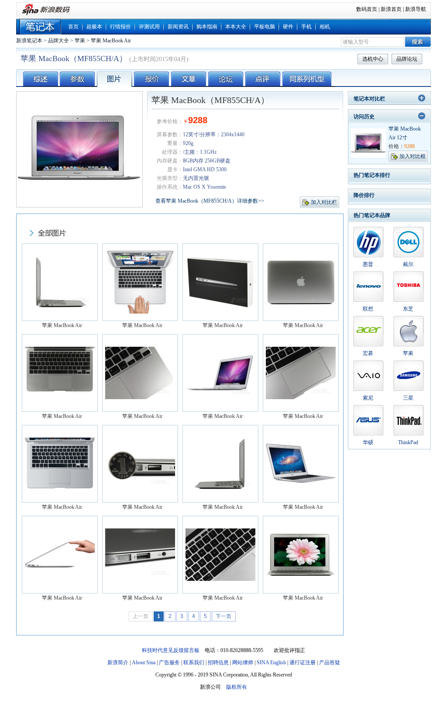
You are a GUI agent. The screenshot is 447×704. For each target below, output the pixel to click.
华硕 (368, 442)
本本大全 (235, 27)
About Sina (143, 662)
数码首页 (366, 9)
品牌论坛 (406, 59)
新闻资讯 (178, 27)
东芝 (408, 309)
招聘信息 (218, 662)
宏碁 (368, 353)
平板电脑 (264, 27)
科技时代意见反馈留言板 (170, 650)
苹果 (80, 41)
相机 (325, 27)
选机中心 (372, 59)
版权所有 (236, 687)
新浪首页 (391, 9)
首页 (73, 27)
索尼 (368, 398)
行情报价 (120, 27)
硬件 (288, 27)
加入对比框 (412, 156)
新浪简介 (117, 662)
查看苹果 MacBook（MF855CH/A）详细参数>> (209, 201)
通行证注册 (302, 662)
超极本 (94, 27)
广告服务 (169, 662)
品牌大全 (58, 41)
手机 (306, 27)
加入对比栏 (324, 202)
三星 (408, 398)
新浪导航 (415, 9)
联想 (368, 309)
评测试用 (149, 27)
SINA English (271, 662)
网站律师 (242, 662)
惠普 (368, 264)
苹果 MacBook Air (111, 41)
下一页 (223, 616)
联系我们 (193, 662)
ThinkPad (408, 442)
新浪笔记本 (29, 41)
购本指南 (206, 27)
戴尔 (408, 264)
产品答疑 (329, 662)
